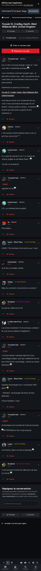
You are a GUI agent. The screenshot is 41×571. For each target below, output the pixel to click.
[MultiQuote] (3, 119)
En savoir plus (5, 4)
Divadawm (11, 302)
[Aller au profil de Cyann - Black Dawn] (4, 243)
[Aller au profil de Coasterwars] (4, 151)
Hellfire (10, 127)
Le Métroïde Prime (15, 322)
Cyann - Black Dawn (15, 242)
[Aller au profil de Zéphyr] (4, 283)
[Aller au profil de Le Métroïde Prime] (4, 323)
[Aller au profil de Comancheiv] (4, 263)
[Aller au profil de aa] (4, 223)
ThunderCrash (11, 38)
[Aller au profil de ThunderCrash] (3, 38)
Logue (10, 444)
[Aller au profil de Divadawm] (4, 303)
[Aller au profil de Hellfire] (4, 128)
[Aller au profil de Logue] (4, 445)
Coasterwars (12, 150)
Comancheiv (12, 262)
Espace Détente (32, 38)
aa (8, 222)
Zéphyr (10, 282)
